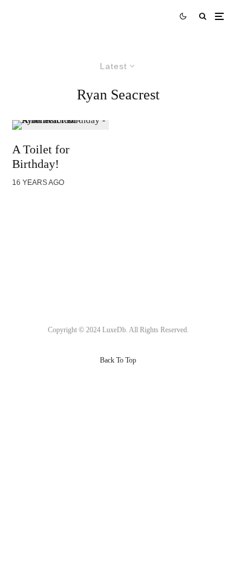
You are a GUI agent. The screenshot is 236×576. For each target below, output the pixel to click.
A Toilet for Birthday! (41, 156)
